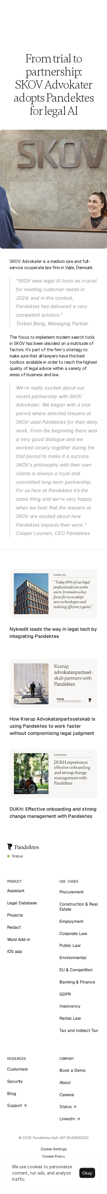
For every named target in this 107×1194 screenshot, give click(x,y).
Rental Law (70, 1018)
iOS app (14, 951)
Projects (15, 915)
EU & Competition (76, 969)
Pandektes (27, 847)
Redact (14, 927)
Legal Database (22, 903)
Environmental (72, 957)
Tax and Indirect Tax (78, 1030)
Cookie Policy (54, 1156)
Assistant (15, 890)
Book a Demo (72, 1070)
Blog (11, 1093)
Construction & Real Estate (79, 906)
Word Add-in (18, 939)
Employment (71, 921)
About (65, 1082)
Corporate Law (73, 933)
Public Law (70, 945)
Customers (17, 1069)
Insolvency (70, 1006)
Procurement (71, 892)
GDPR (65, 994)
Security (15, 1081)
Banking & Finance (77, 982)
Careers (66, 1094)
